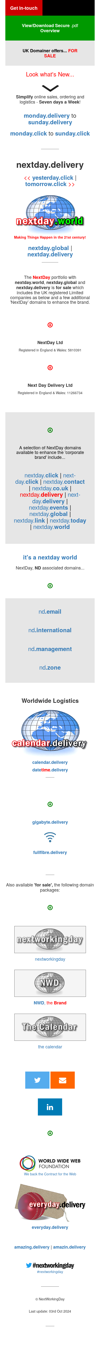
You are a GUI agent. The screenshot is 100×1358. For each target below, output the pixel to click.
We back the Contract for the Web (50, 1173)
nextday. (41, 475)
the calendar (50, 1046)
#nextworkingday (50, 1271)
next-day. (56, 497)
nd (50, 611)
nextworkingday (50, 959)
